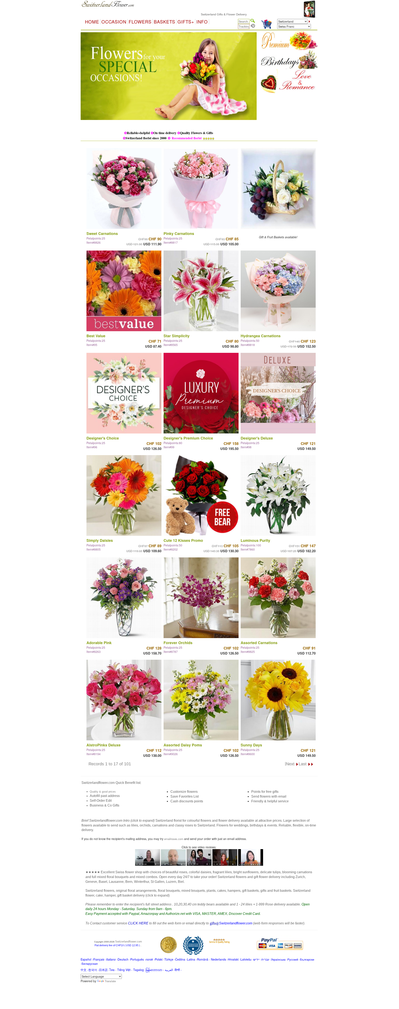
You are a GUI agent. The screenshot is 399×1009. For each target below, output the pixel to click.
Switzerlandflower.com (128, 941)
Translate (110, 981)
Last (303, 764)
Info (202, 21)
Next (291, 764)
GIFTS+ (185, 21)
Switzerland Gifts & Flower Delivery (188, 14)
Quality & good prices (103, 791)
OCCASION (113, 21)
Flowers (140, 21)
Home (92, 21)
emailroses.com (173, 839)
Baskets (164, 21)
